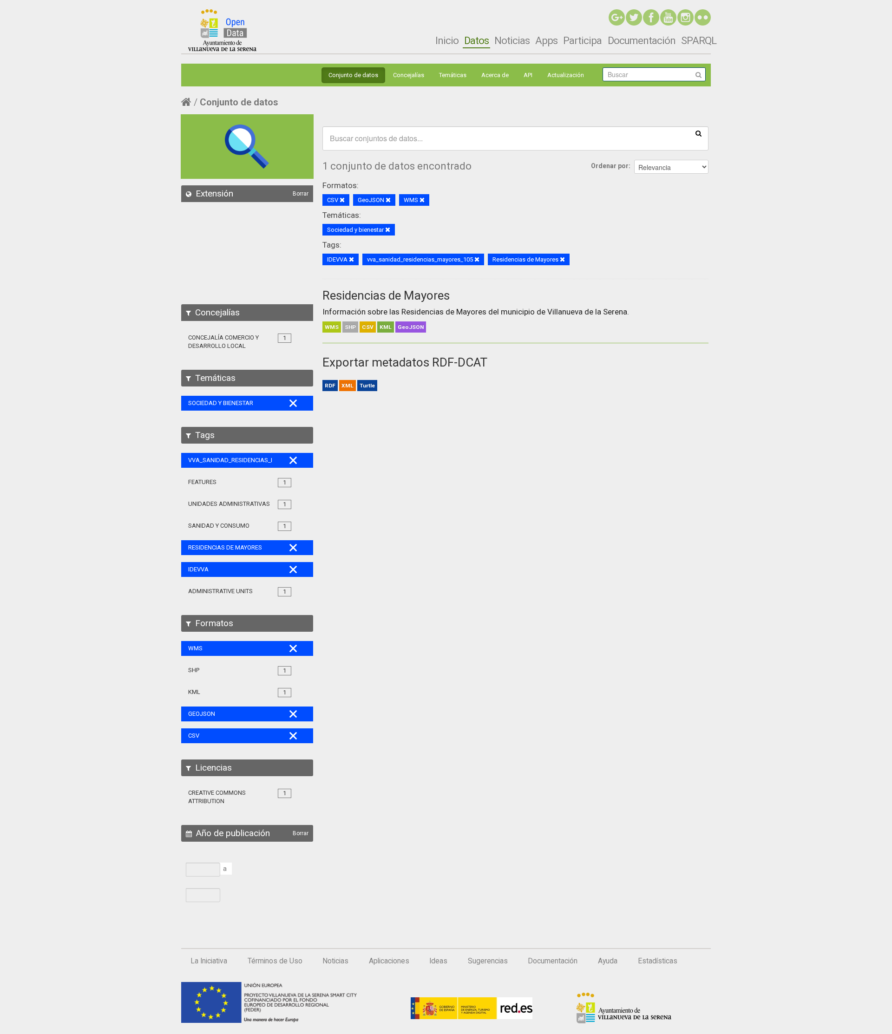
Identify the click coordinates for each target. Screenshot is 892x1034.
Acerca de (495, 75)
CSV (368, 327)
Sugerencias (488, 961)
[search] (698, 133)
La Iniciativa (208, 961)
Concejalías (408, 75)
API (528, 75)
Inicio (447, 40)
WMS (332, 327)
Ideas (438, 961)
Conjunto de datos (353, 75)
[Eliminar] (342, 200)
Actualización (565, 75)
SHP (350, 327)
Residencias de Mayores (386, 295)
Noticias (512, 40)
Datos (476, 40)
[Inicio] (222, 30)
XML (347, 385)
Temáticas (452, 75)
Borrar (300, 193)
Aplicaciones (389, 961)
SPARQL (698, 40)
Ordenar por (610, 166)
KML (386, 327)
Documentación (642, 40)
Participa (582, 40)
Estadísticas (657, 961)
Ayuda (607, 961)
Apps (546, 40)
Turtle (367, 385)
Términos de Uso (275, 961)
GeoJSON (411, 327)
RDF (330, 385)
